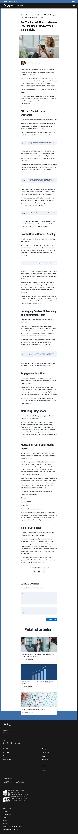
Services (5, 752)
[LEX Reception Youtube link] (19, 743)
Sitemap (5, 823)
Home (22, 15)
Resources (45, 759)
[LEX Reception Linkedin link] (11, 743)
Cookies (5, 820)
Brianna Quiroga (34, 63)
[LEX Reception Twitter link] (15, 743)
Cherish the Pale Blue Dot (9, 829)
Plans (73, 1)
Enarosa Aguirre (28, 712)
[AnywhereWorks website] (8, 733)
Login (73, 5)
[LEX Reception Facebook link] (3, 743)
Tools (4, 756)
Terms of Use (6, 811)
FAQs (43, 756)
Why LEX (5, 748)
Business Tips (30, 15)
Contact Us (45, 770)
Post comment (51, 619)
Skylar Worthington (29, 659)
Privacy (5, 817)
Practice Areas (7, 759)
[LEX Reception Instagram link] (7, 743)
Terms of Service (7, 814)
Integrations (45, 752)
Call (10, 1)
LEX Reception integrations (41, 416)
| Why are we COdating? (13, 826)
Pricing (44, 748)
